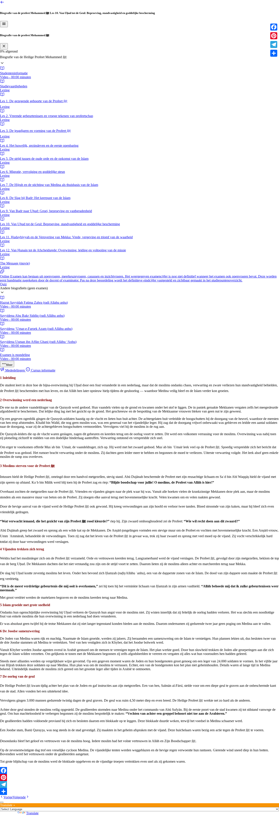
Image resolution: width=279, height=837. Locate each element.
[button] (139, 59)
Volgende (19, 797)
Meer (9, 365)
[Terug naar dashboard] (2, 3)
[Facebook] (139, 770)
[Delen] (139, 791)
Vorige (8, 797)
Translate (32, 813)
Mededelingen (15, 370)
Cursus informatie (42, 370)
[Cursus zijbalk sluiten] (4, 46)
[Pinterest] (139, 777)
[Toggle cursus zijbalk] (4, 24)
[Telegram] (139, 784)
